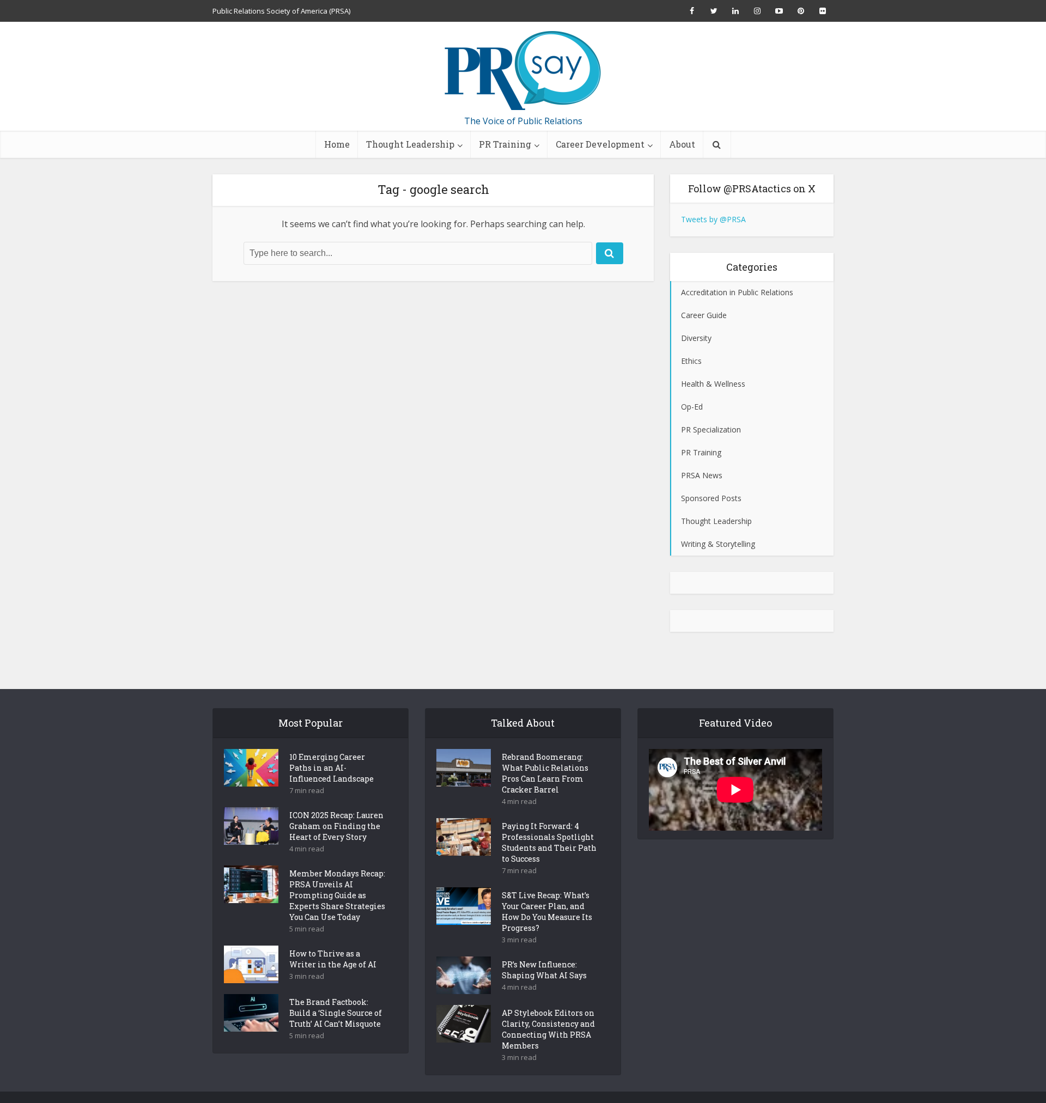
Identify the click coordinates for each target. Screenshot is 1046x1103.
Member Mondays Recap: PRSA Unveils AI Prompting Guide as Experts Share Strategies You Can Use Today (337, 895)
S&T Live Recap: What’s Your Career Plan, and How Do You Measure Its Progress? (547, 911)
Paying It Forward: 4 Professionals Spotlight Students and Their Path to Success (549, 842)
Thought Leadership (410, 144)
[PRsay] (523, 71)
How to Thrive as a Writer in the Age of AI (332, 959)
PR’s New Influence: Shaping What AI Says (544, 969)
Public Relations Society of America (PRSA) (281, 11)
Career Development (600, 144)
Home (337, 144)
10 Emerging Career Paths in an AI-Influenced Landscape (331, 768)
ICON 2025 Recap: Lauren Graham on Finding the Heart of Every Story (336, 826)
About (682, 144)
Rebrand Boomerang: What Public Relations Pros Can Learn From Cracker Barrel (545, 773)
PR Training (505, 144)
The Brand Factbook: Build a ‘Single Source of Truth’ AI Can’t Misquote (335, 1013)
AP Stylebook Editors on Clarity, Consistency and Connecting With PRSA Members (548, 1029)
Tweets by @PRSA (713, 219)
